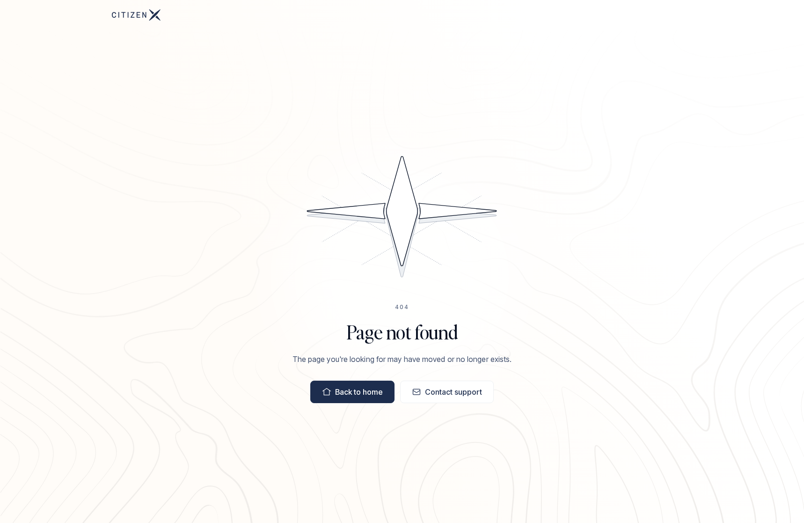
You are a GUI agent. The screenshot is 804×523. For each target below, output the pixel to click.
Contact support (453, 392)
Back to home (359, 392)
